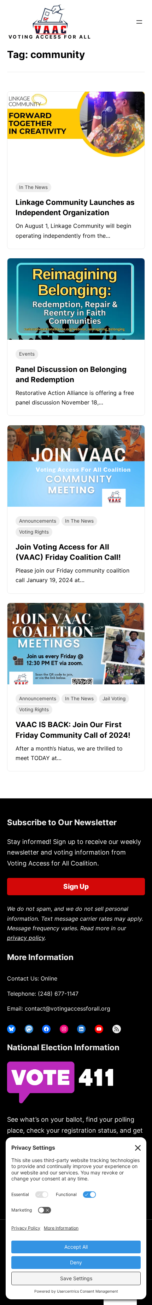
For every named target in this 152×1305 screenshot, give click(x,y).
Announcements (37, 521)
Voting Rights (34, 532)
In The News (33, 187)
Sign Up (76, 886)
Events (27, 354)
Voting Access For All (50, 37)
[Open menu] (139, 22)
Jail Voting (114, 698)
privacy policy (26, 937)
